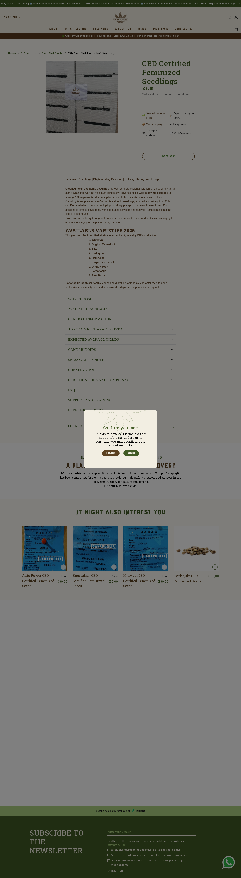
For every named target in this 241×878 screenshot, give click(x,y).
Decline (131, 453)
